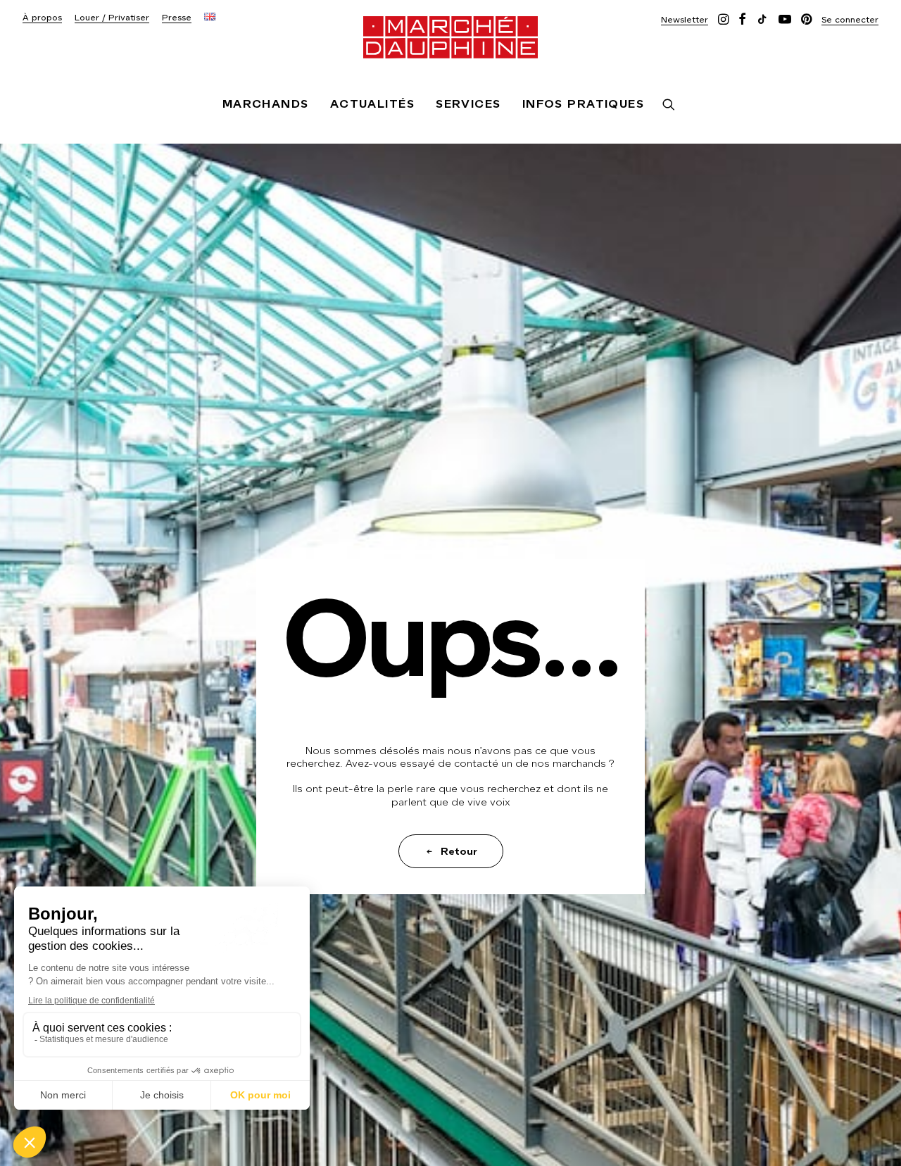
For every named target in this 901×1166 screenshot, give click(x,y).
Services (468, 104)
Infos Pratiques (583, 104)
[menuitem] (42, 18)
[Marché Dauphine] (450, 37)
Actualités (372, 104)
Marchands (265, 104)
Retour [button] (459, 851)
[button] (684, 19)
